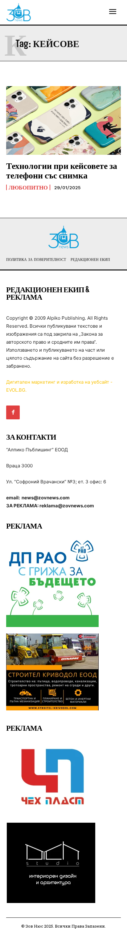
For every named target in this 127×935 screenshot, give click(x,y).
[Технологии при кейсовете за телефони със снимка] (63, 120)
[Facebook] (13, 412)
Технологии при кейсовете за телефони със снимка (61, 170)
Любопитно (28, 187)
